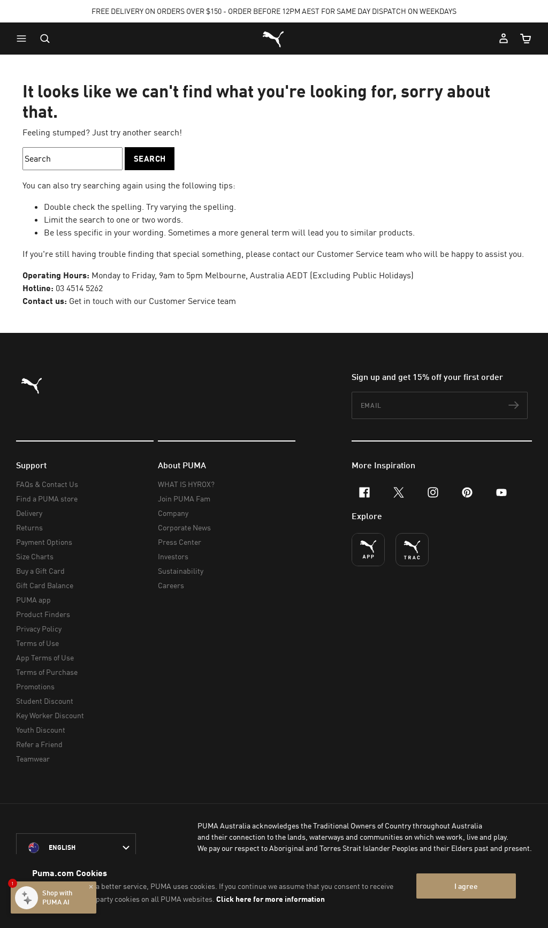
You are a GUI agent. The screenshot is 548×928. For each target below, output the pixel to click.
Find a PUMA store (47, 498)
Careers (171, 585)
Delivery (29, 513)
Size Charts (35, 556)
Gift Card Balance (44, 585)
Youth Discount (40, 729)
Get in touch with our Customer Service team (152, 300)
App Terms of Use (45, 657)
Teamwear (33, 758)
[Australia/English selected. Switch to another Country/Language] (76, 848)
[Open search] (45, 38)
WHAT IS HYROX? (186, 484)
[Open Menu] (24, 38)
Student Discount (44, 700)
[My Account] (503, 38)
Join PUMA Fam (184, 498)
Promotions (35, 686)
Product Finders (43, 614)
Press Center (179, 541)
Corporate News (184, 527)
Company (173, 513)
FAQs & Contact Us (47, 484)
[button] (24, 38)
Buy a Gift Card (40, 570)
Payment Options (44, 541)
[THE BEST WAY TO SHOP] (368, 549)
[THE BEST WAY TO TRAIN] (412, 549)
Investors (173, 556)
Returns (29, 527)
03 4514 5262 (79, 288)
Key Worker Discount (50, 715)
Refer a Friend (39, 744)
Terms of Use (37, 643)
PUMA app (33, 599)
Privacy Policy (39, 628)
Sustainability (180, 570)
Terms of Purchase (47, 671)
